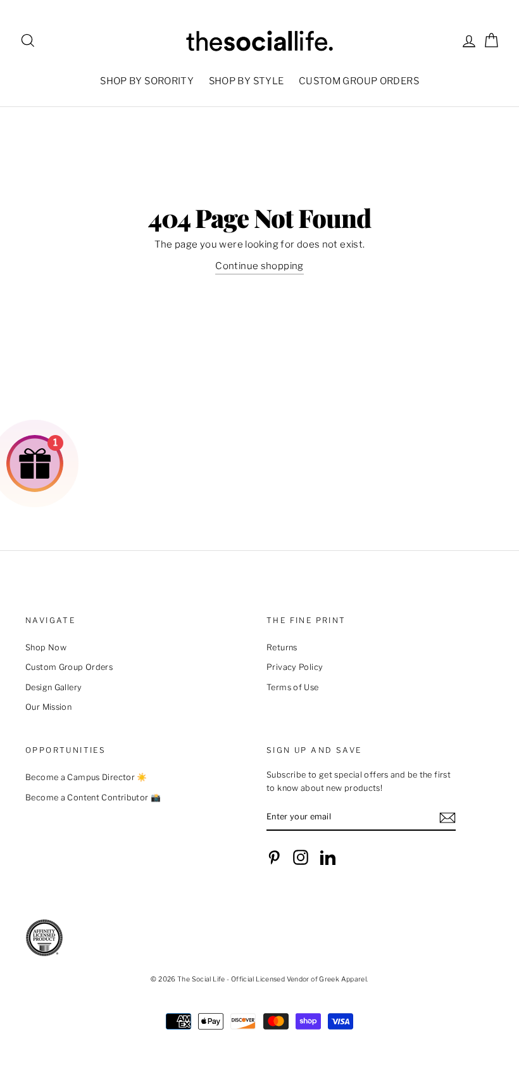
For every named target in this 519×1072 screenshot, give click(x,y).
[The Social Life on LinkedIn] (327, 857)
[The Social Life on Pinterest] (274, 857)
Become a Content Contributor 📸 (93, 797)
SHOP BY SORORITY (147, 81)
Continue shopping (259, 266)
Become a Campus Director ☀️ (86, 777)
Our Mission (48, 707)
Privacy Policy (294, 667)
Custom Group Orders (69, 667)
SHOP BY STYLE (246, 81)
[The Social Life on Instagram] (300, 857)
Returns (281, 647)
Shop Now (45, 647)
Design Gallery (53, 687)
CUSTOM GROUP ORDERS (359, 81)
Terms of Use (292, 687)
